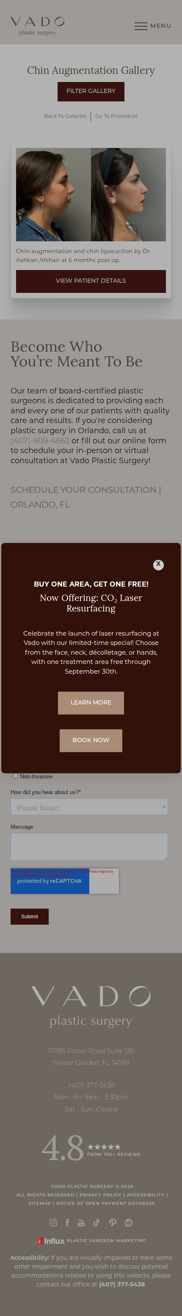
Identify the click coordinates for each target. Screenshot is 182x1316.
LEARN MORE (91, 703)
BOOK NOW (91, 740)
